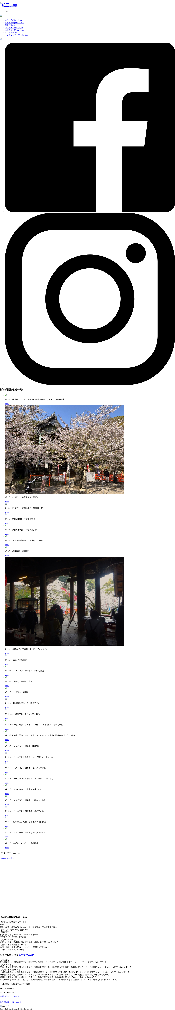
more (7, 404)
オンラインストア (16, 35)
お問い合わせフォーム (9, 996)
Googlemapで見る (7, 858)
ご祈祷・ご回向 (14, 28)
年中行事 (10, 25)
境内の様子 (14, 23)
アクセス (11, 33)
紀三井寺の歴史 (14, 20)
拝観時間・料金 (14, 30)
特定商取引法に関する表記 (10, 1002)
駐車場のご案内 (27, 954)
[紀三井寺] (8, 5)
